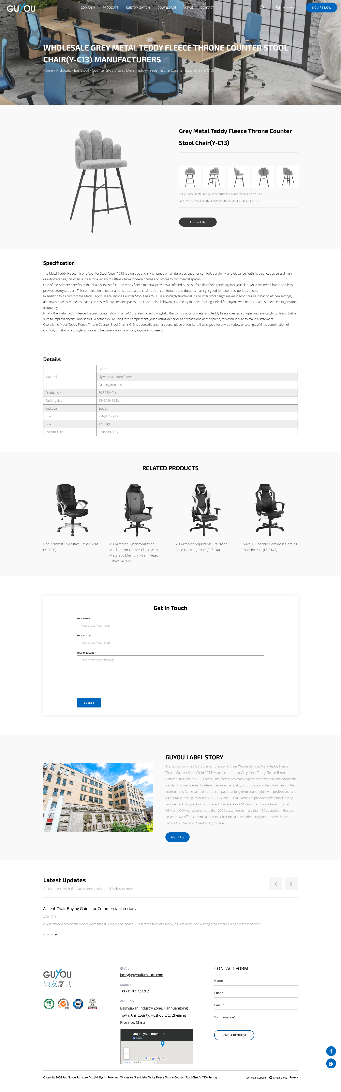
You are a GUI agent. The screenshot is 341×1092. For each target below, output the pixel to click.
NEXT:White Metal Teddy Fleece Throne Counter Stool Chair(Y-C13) (220, 201)
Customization (138, 7)
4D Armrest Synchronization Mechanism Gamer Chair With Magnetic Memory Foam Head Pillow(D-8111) (133, 552)
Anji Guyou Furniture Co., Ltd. (80, 1077)
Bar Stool (81, 70)
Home (48, 70)
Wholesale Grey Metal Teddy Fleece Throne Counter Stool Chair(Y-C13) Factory (168, 1077)
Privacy (293, 1077)
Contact (207, 7)
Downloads (167, 7)
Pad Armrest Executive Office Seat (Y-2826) (70, 547)
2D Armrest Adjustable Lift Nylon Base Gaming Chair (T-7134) (201, 547)
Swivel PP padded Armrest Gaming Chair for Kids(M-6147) (269, 547)
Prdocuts (110, 7)
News (188, 7)
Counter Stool (103, 70)
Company (88, 7)
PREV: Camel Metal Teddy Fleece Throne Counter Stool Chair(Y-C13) (220, 194)
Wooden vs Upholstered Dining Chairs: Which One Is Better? (96, 908)
